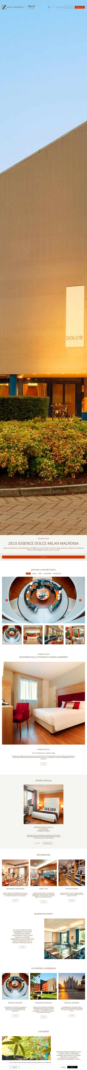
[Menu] (49, 7)
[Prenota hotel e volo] (61, 7)
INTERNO (28, 573)
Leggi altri (37, 843)
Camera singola (43, 749)
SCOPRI (15, 900)
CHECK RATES (43, 557)
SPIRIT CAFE (43, 889)
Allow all (72, 1067)
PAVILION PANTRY (72, 889)
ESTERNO (34, 573)
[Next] (80, 600)
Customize (63, 1067)
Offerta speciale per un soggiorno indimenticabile (43, 829)
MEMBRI (59, 7)
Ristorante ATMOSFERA (15, 889)
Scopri (43, 764)
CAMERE (39, 573)
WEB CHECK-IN (68, 7)
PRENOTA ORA (47, 843)
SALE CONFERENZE (47, 573)
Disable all (14, 1067)
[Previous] (7, 600)
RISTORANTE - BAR (56, 573)
